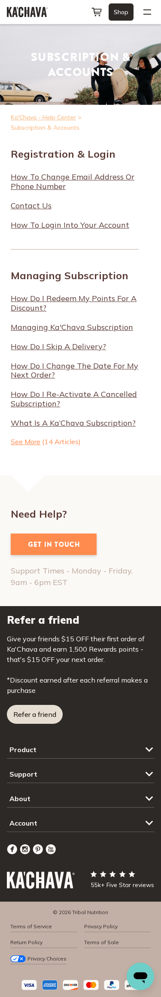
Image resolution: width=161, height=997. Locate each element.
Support (23, 774)
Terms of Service (31, 926)
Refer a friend (34, 714)
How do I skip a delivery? (58, 346)
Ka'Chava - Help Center (43, 117)
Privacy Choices (47, 958)
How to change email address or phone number (72, 181)
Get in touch (54, 544)
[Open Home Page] (27, 12)
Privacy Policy (101, 926)
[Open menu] (147, 12)
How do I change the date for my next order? (74, 370)
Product (22, 749)
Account (23, 823)
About (19, 798)
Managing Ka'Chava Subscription (72, 327)
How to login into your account (70, 225)
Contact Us (31, 205)
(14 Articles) (46, 441)
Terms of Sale (101, 942)
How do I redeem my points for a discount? (74, 303)
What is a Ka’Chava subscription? (73, 423)
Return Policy (26, 942)
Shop (121, 12)
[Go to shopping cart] (96, 12)
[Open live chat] (140, 976)
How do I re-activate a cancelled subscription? (74, 399)
